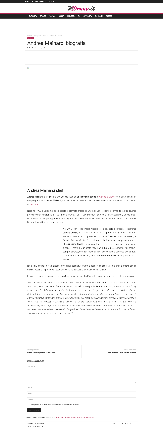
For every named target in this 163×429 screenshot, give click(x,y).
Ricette (109, 16)
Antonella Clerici (107, 196)
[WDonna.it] (81, 8)
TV (79, 16)
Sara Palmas (32, 48)
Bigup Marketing (38, 426)
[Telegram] (82, 58)
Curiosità (33, 16)
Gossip (61, 16)
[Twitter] (133, 1)
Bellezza (71, 16)
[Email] (77, 58)
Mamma (52, 16)
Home (29, 36)
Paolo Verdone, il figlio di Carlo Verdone (121, 353)
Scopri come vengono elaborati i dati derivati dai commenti (75, 417)
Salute (43, 16)
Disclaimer (34, 1)
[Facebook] (120, 1)
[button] (134, 16)
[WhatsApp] (67, 58)
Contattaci (51, 1)
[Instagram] (123, 1)
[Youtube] (136, 1)
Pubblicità (42, 1)
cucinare (34, 204)
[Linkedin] (126, 1)
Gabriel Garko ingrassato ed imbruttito (41, 353)
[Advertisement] (81, 26)
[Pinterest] (130, 1)
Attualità (87, 16)
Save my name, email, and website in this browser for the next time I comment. (54, 404)
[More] (87, 58)
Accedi (27, 1)
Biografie (99, 16)
